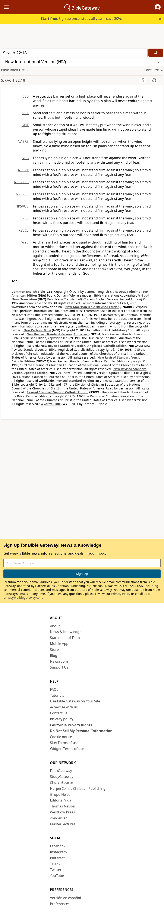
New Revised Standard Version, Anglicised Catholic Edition (84, 346)
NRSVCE (22, 194)
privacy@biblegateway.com (22, 597)
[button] (158, 7)
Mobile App (59, 643)
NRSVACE (21, 182)
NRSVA (23, 170)
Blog (53, 655)
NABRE (23, 141)
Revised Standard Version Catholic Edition (57, 392)
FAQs (54, 689)
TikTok (55, 864)
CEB (25, 96)
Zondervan (58, 818)
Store (54, 649)
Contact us (58, 713)
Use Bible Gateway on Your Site (75, 701)
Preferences (60, 903)
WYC (25, 242)
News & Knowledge (65, 631)
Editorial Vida (60, 800)
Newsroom (59, 661)
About (55, 626)
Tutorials (57, 695)
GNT (25, 125)
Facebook (58, 846)
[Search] (155, 53)
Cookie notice (61, 736)
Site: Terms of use (64, 742)
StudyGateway (61, 776)
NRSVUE (22, 206)
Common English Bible (28, 292)
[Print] (154, 80)
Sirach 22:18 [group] (13, 80)
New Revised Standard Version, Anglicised (58, 334)
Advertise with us (64, 707)
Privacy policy (61, 719)
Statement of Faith (65, 637)
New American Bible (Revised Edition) (93, 307)
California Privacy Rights (71, 725)
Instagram (58, 852)
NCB (25, 158)
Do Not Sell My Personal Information (81, 730)
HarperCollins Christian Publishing (77, 788)
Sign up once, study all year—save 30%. (81, 18)
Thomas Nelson (62, 806)
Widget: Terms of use (67, 748)
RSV (25, 218)
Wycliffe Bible (51, 404)
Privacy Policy (120, 594)
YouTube (57, 875)
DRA (25, 113)
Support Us (59, 667)
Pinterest (57, 858)
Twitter (56, 869)
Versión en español (65, 897)
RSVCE (23, 230)
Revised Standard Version (75, 381)
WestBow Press (62, 812)
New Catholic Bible (37, 330)
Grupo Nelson (61, 794)
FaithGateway (61, 770)
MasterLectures (62, 824)
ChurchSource (61, 782)
